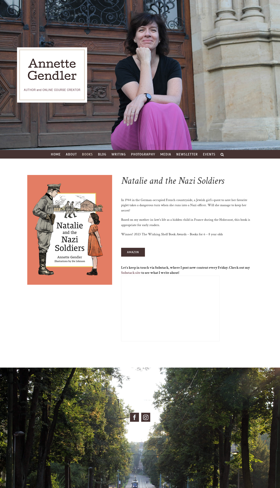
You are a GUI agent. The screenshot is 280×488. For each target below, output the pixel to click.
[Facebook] (134, 417)
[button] (222, 154)
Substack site (131, 273)
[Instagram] (145, 417)
